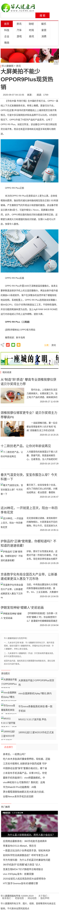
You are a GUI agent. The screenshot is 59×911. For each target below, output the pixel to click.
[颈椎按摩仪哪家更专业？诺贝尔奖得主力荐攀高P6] (12, 429)
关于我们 (42, 896)
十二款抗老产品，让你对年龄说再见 (26, 446)
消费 (43, 36)
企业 (6, 36)
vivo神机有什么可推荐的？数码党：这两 (24, 782)
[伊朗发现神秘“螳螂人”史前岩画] (12, 619)
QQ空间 (18, 345)
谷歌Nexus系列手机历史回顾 (18, 796)
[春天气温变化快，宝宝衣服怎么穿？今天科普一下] (12, 491)
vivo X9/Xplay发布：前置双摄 (18, 874)
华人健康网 (7, 66)
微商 (6, 42)
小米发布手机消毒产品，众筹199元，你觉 (25, 773)
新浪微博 (8, 345)
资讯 (19, 24)
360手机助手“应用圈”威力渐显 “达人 (21, 864)
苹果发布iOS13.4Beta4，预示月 (19, 845)
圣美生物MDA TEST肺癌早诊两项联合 (23, 869)
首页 (6, 24)
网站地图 (32, 898)
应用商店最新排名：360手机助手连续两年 (25, 841)
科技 (6, 30)
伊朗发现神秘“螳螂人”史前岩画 (22, 607)
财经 (31, 24)
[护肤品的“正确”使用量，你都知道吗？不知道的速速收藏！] (12, 557)
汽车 (19, 30)
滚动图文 (5, 673)
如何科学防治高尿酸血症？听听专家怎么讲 (25, 855)
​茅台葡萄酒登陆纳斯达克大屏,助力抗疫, (23, 791)
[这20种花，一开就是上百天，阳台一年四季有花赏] (12, 524)
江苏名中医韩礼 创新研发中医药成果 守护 (25, 763)
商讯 (31, 36)
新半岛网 (20, 337)
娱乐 (43, 24)
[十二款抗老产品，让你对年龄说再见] (12, 457)
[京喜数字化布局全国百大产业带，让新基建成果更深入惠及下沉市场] (12, 590)
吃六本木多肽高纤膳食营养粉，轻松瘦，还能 (26, 759)
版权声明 (44, 898)
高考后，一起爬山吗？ (15, 754)
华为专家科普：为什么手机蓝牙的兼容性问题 (26, 860)
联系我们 (6, 898)
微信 (13, 345)
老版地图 (19, 898)
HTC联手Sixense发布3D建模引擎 (20, 883)
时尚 (31, 30)
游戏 (19, 36)
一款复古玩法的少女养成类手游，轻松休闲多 (26, 850)
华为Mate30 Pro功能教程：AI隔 (19, 787)
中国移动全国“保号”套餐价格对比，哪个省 (25, 768)
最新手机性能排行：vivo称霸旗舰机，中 (24, 777)
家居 (43, 30)
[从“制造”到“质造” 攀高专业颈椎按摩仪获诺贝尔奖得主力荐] (12, 395)
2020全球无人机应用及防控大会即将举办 (24, 878)
